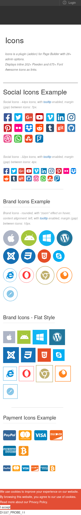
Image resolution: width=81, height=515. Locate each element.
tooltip (47, 102)
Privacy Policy (38, 502)
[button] (68, 2)
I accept (5, 507)
